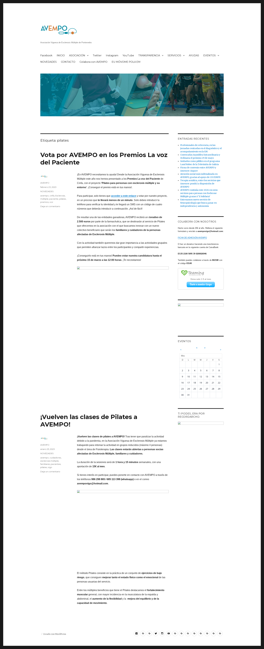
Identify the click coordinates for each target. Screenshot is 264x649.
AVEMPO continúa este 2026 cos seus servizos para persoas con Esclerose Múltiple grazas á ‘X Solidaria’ (199, 193)
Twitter (97, 55)
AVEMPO (44, 183)
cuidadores (55, 457)
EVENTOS (209, 55)
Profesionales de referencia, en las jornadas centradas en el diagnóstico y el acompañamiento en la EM (201, 148)
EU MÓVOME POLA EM (126, 61)
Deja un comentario (50, 206)
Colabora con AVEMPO (93, 61)
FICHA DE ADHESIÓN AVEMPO (192, 238)
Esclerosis (60, 195)
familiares (45, 464)
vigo (50, 467)
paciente (53, 199)
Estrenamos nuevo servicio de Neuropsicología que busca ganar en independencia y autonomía (198, 202)
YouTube (128, 55)
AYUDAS (194, 55)
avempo (44, 195)
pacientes (56, 464)
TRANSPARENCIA (149, 55)
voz (51, 202)
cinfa (52, 195)
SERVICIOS (174, 55)
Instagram (112, 55)
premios (44, 202)
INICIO (61, 55)
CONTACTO (68, 61)
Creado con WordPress (54, 634)
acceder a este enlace (123, 196)
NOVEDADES (48, 61)
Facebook (46, 55)
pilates (62, 199)
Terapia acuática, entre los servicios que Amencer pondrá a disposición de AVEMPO (200, 183)
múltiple (44, 199)
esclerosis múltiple (49, 461)
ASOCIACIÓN (77, 55)
